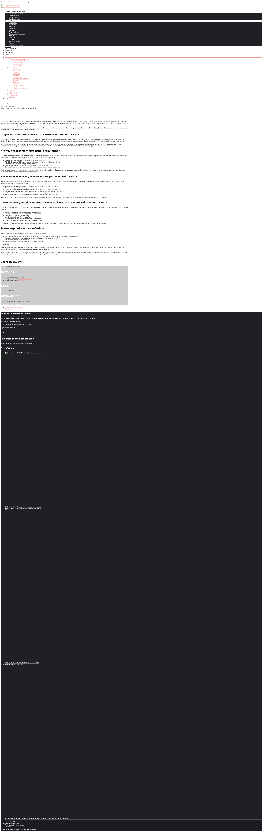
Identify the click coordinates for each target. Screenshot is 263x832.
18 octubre (21, 280)
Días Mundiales (14, 15)
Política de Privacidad (12, 823)
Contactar (8, 826)
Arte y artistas (14, 32)
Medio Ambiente (14, 41)
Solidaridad (12, 25)
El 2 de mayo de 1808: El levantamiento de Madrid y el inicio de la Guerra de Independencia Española (37, 818)
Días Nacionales (14, 19)
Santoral (8, 47)
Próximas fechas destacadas (15, 12)
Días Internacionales (16, 13)
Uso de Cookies (10, 822)
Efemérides (9, 52)
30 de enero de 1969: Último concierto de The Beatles (22, 663)
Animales (12, 36)
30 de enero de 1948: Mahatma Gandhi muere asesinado (23, 507)
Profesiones (13, 23)
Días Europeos (14, 17)
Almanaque (9, 50)
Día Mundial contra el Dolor (14, 307)
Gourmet (12, 39)
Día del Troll (9, 309)
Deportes (12, 38)
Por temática (9, 21)
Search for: (4, 2)
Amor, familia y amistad (17, 34)
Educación (12, 26)
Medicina (12, 30)
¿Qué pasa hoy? (10, 49)
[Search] (28, 2)
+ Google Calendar (7, 304)
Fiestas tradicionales (16, 45)
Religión (11, 43)
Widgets (7, 54)
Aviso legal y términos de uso (14, 825)
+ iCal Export (17, 304)
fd (27, 280)
